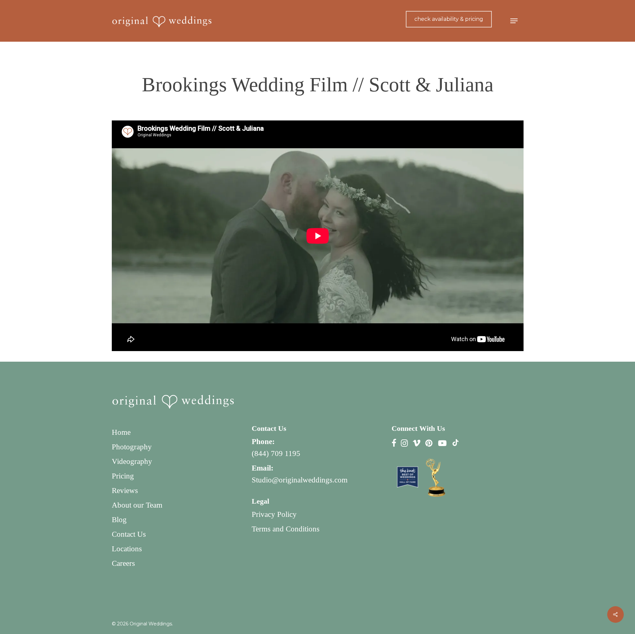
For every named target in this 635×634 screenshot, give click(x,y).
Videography (132, 461)
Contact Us (129, 534)
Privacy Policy (274, 514)
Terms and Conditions (285, 529)
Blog (119, 520)
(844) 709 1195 (276, 453)
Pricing (123, 476)
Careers (123, 563)
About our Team (137, 505)
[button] (514, 21)
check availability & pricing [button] (448, 19)
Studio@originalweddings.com (300, 480)
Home (121, 432)
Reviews (125, 490)
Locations (127, 549)
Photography (132, 447)
